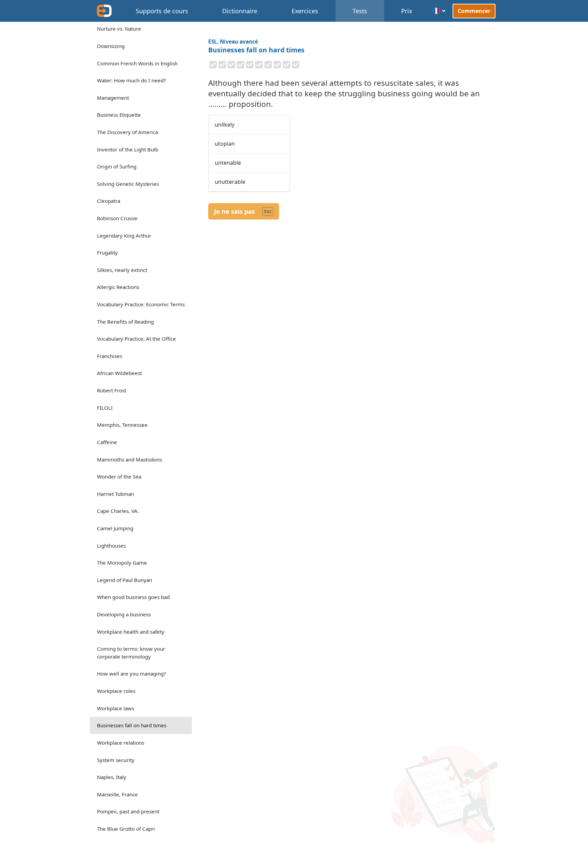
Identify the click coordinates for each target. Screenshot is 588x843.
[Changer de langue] (439, 11)
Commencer (474, 10)
